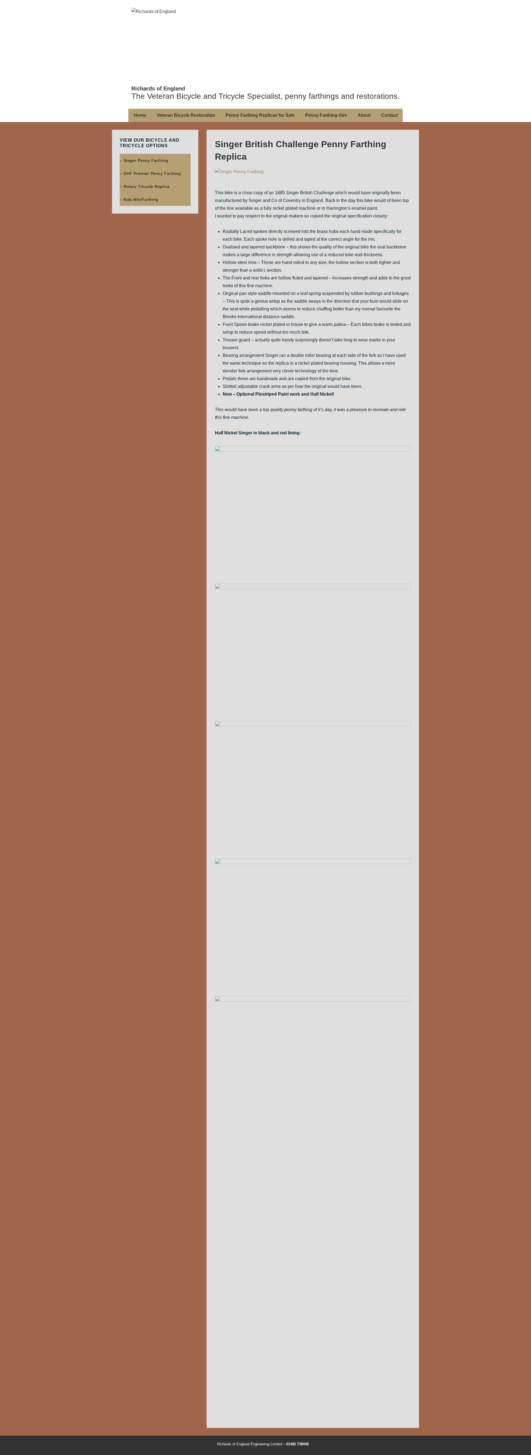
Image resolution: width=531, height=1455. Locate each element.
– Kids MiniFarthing (139, 199)
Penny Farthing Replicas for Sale (260, 115)
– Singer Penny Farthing (144, 160)
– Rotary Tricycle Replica (145, 186)
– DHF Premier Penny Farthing (150, 173)
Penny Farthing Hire (326, 115)
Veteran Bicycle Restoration (186, 115)
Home (140, 115)
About (364, 115)
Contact (389, 115)
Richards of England (158, 88)
